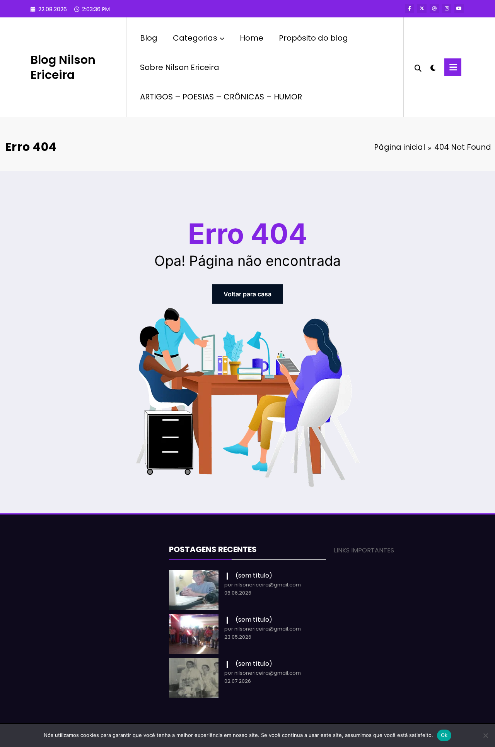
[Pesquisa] (418, 67)
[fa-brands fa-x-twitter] (422, 8)
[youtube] (459, 8)
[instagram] (446, 8)
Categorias (195, 37)
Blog (148, 37)
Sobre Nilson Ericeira (179, 67)
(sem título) (254, 575)
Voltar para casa (247, 294)
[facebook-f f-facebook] (409, 8)
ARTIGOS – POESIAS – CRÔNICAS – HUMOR (221, 96)
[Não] (485, 735)
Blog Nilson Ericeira (63, 67)
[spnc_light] (433, 67)
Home (251, 37)
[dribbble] (434, 8)
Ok (444, 735)
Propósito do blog (313, 37)
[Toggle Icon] (452, 67)
